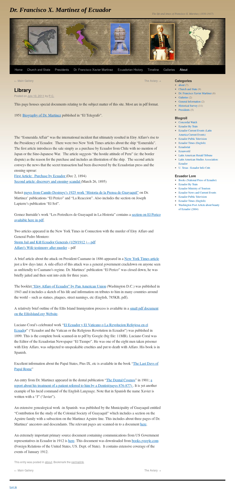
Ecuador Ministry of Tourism (194, 188)
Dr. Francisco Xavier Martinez (195, 93)
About (183, 69)
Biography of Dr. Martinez (41, 115)
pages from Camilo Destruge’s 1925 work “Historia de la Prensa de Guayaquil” (81, 192)
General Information (190, 101)
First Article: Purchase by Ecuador (40, 175)
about (48, 462)
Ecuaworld (184, 151)
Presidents (184, 109)
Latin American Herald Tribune (195, 155)
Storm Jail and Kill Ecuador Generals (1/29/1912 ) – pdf (54, 242)
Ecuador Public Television (193, 138)
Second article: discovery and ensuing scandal (47, 181)
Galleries (183, 97)
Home (18, 69)
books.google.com (145, 440)
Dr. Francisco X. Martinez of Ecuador (60, 9)
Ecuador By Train (188, 126)
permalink (77, 462)
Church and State (188, 89)
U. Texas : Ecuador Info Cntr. (194, 167)
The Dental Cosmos (120, 379)
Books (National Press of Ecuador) (198, 180)
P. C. (51, 96)
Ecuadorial (184, 147)
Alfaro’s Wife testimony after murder (40, 247)
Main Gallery (24, 81)
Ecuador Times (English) (192, 143)
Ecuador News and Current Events (197, 192)
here (143, 424)
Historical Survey (188, 105)
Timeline (153, 69)
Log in (13, 487)
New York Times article (141, 258)
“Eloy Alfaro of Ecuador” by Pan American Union (69, 286)
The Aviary (152, 81)
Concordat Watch (188, 122)
